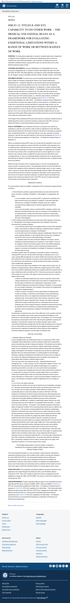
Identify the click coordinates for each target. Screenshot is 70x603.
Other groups (6, 547)
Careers (38, 541)
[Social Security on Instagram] (60, 566)
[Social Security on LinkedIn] (63, 566)
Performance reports (42, 586)
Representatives (7, 550)
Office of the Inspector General (45, 589)
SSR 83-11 (19, 488)
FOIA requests (6, 592)
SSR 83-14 (22, 494)
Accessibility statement (9, 586)
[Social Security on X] (53, 566)
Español (38, 517)
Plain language (41, 523)
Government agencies (9, 544)
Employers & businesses (10, 541)
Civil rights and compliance (10, 589)
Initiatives (39, 553)
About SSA (5, 583)
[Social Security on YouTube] (57, 566)
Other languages (41, 520)
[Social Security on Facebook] (50, 566)
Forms (4, 523)
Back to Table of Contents (16, 505)
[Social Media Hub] (66, 566)
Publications (6, 526)
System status (40, 592)
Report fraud (6, 530)
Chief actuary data (42, 544)
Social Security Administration (36, 576)
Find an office (6, 520)
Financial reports (41, 550)
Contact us (5, 517)
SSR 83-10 (44, 98)
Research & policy (42, 556)
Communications (41, 547)
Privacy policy (40, 583)
